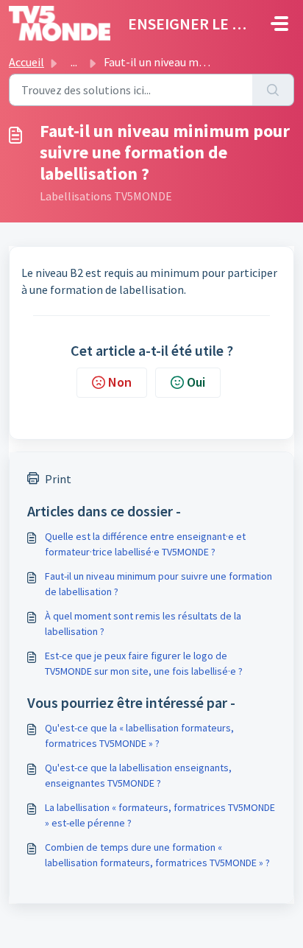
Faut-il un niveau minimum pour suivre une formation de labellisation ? (158, 583)
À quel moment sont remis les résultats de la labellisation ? (143, 623)
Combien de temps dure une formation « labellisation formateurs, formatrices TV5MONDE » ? (157, 854)
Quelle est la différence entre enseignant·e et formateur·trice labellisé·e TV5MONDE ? (145, 544)
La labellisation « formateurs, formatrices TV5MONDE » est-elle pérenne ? (160, 815)
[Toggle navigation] (279, 23)
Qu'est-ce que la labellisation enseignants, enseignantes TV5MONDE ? (138, 775)
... (74, 62)
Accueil (26, 62)
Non (120, 381)
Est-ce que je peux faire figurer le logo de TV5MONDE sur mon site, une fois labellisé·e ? (144, 663)
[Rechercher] (273, 90)
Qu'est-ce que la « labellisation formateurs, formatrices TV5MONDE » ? (139, 735)
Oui (196, 381)
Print (58, 478)
